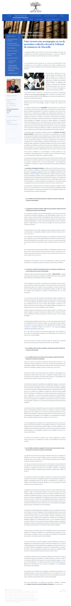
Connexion (63, 589)
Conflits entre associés (31, 600)
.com (8, 112)
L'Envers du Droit (9, 601)
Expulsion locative (18, 598)
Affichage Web (62, 591)
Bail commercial (27, 598)
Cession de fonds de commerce (17, 600)
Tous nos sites (17, 601)
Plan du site (19, 589)
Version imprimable (11, 589)
